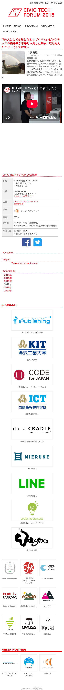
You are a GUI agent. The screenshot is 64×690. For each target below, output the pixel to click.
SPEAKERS (47, 26)
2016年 (8, 278)
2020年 (8, 290)
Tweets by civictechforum (24, 263)
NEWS (17, 26)
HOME (7, 26)
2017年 (8, 281)
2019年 (8, 287)
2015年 (8, 275)
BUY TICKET (10, 31)
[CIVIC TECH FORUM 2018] (32, 12)
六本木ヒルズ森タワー (23, 196)
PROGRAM (31, 26)
